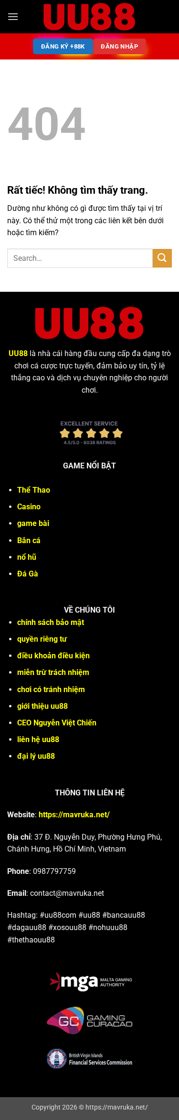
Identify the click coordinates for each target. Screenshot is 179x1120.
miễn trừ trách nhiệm (53, 672)
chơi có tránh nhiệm (51, 689)
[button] (13, 16)
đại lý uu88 (36, 756)
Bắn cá (29, 540)
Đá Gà (27, 573)
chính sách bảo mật (50, 622)
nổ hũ (26, 557)
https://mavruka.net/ (74, 814)
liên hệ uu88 (38, 739)
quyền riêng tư (42, 639)
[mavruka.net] (89, 16)
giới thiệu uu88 (42, 706)
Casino (29, 506)
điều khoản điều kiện (53, 655)
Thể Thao (33, 490)
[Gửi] (162, 258)
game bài (33, 523)
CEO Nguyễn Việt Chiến (56, 722)
